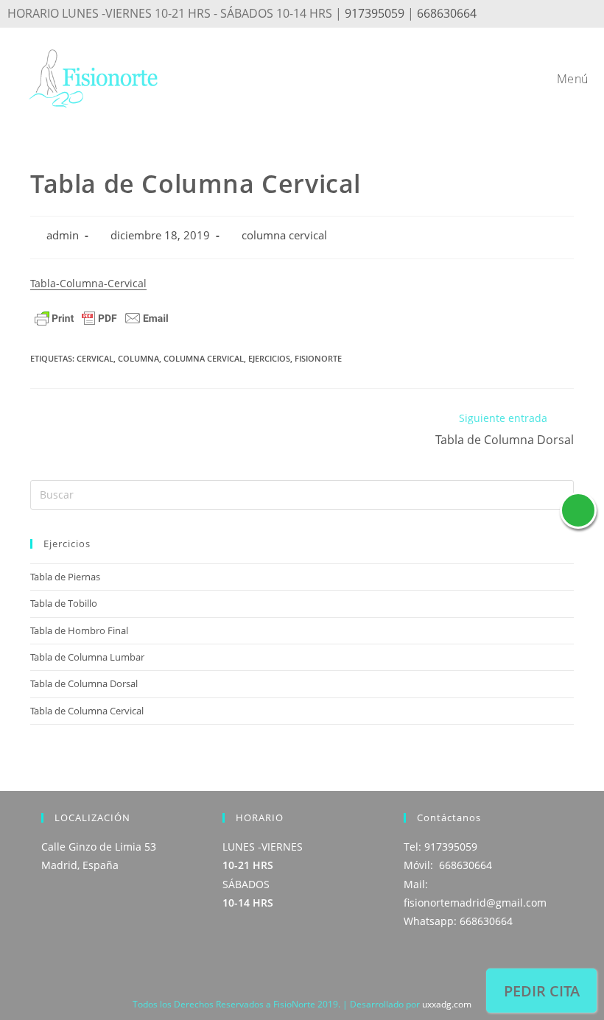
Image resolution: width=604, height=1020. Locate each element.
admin (62, 235)
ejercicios (269, 358)
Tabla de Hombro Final (79, 630)
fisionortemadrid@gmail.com (475, 903)
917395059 (374, 13)
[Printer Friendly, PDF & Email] (101, 317)
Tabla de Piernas (65, 576)
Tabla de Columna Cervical (87, 710)
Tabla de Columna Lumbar (87, 657)
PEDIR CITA (542, 991)
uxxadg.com (446, 1004)
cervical (95, 358)
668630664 (447, 13)
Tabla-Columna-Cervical (88, 283)
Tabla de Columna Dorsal (84, 683)
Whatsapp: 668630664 (458, 921)
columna (138, 358)
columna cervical (284, 235)
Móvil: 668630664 (448, 865)
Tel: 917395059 (440, 847)
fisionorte (318, 358)
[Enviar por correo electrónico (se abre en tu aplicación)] (586, 15)
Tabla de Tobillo (63, 603)
